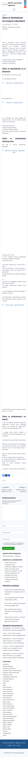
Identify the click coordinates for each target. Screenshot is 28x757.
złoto (4, 480)
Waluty (4, 735)
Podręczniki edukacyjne (11, 579)
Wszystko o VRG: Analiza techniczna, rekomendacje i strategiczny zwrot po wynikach (14, 592)
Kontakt (10, 745)
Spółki (4, 685)
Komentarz (5, 503)
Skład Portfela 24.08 (10, 562)
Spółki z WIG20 (7, 729)
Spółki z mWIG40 (7, 722)
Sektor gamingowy (8, 695)
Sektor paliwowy (7, 712)
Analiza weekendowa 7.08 (12, 573)
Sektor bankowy (7, 687)
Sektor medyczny (7, 704)
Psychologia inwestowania (10, 676)
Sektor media (6, 702)
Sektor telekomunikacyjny (10, 716)
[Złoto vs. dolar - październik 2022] (14, 355)
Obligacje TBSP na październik (21, 489)
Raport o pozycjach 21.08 (12, 569)
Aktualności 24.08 (10, 564)
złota (13, 59)
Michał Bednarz (8, 24)
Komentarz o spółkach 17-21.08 (13, 571)
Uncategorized (7, 733)
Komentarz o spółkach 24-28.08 (13, 566)
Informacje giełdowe (8, 679)
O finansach (6, 681)
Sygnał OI (7, 581)
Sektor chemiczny (7, 691)
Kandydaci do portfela (11, 575)
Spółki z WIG (6, 727)
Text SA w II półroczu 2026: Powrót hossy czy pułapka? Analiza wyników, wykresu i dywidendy (13, 641)
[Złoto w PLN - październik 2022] (14, 88)
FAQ (14, 745)
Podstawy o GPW (7, 674)
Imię (4, 526)
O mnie (18, 745)
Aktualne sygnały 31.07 (11, 577)
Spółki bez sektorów (8, 718)
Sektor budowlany (8, 689)
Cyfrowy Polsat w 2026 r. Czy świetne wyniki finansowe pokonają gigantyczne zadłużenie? (14, 619)
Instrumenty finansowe (9, 668)
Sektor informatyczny (8, 699)
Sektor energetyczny (8, 693)
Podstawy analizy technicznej (11, 672)
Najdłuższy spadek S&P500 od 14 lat (7, 489)
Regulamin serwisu (20, 742)
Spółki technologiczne (9, 720)
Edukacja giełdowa (8, 666)
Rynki (4, 683)
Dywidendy (6, 664)
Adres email (6, 532)
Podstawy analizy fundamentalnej (12, 670)
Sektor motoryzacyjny (8, 706)
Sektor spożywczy (8, 714)
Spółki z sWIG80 (7, 724)
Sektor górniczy (7, 697)
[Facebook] (25, 1)
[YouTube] (25, 7)
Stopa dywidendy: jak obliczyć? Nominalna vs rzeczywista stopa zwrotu (13, 611)
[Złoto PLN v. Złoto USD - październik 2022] (14, 201)
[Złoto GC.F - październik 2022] (14, 108)
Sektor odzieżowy (7, 710)
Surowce (4, 15)
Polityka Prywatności (8, 742)
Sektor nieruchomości (8, 708)
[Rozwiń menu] (14, 9)
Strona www (6, 539)
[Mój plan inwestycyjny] (14, 556)
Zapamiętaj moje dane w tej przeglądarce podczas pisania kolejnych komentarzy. (14, 543)
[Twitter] (25, 4)
